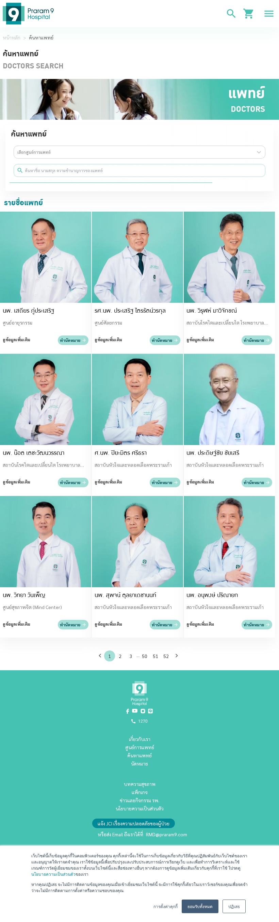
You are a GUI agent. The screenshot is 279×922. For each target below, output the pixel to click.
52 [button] (166, 656)
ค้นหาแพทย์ (41, 37)
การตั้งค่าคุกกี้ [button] (165, 906)
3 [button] (131, 656)
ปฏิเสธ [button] (234, 906)
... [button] (138, 655)
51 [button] (155, 656)
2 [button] (120, 656)
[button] (101, 656)
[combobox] (17, 152)
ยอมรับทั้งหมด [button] (200, 906)
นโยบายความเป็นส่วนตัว (53, 874)
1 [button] (109, 656)
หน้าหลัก (11, 37)
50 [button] (144, 656)
